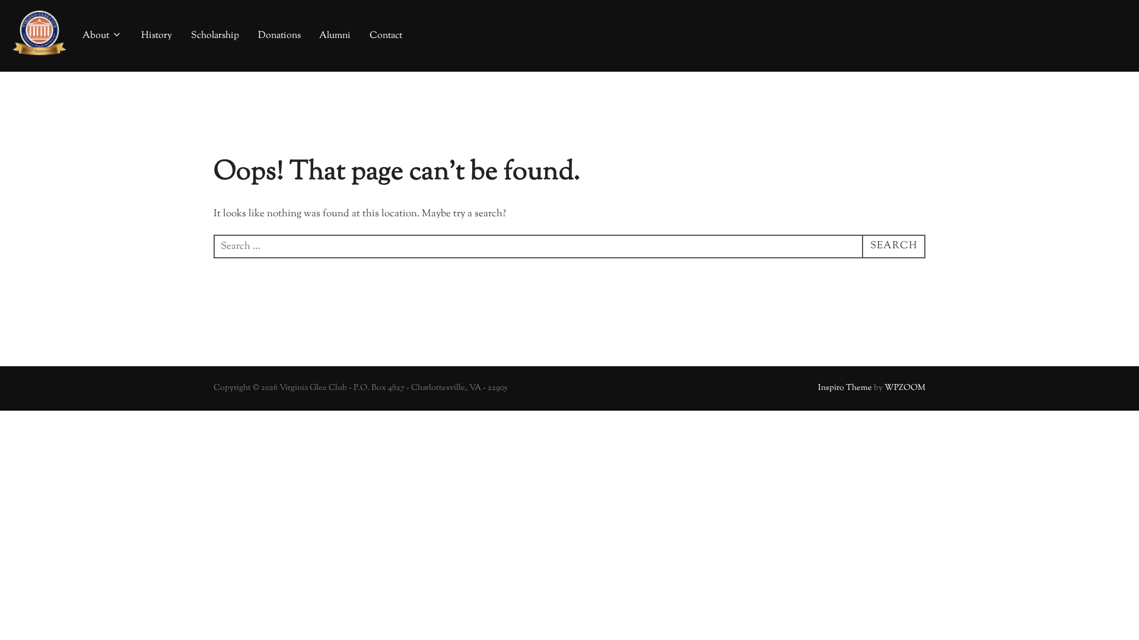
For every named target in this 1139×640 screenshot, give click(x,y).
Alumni (335, 36)
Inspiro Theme (845, 388)
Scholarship (215, 36)
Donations (279, 36)
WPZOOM (905, 388)
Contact (386, 36)
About (95, 36)
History (156, 36)
